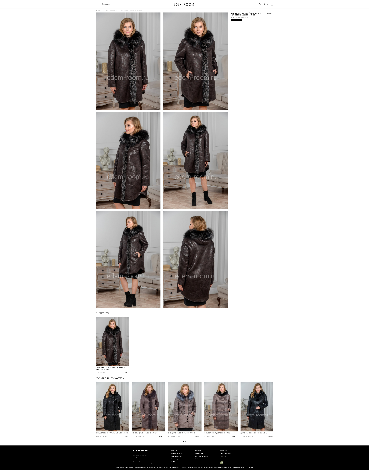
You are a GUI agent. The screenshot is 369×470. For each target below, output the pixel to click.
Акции (173, 461)
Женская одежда (176, 454)
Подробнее (240, 467)
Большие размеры (103, 11)
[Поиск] (259, 4)
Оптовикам (199, 454)
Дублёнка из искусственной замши (254, 433)
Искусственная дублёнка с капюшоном (219, 433)
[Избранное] (267, 4)
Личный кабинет (225, 454)
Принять (251, 467)
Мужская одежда (176, 456)
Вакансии (223, 456)
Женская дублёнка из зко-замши (144, 433)
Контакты (223, 459)
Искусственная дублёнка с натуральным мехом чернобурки (111, 368)
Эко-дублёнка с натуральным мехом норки (112, 433)
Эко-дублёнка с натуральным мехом (182, 433)
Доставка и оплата (201, 456)
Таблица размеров (201, 459)
